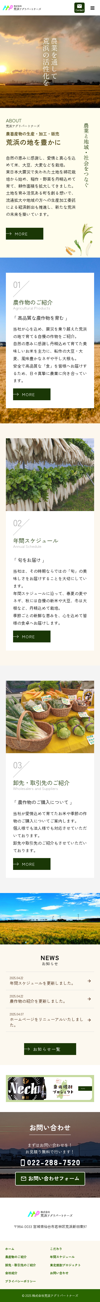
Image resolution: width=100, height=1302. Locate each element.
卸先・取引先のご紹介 (20, 1265)
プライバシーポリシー (20, 1281)
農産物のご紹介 (16, 1256)
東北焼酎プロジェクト (65, 1265)
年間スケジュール (62, 1256)
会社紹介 (11, 1273)
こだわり (56, 1248)
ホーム (9, 1248)
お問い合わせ (59, 1273)
